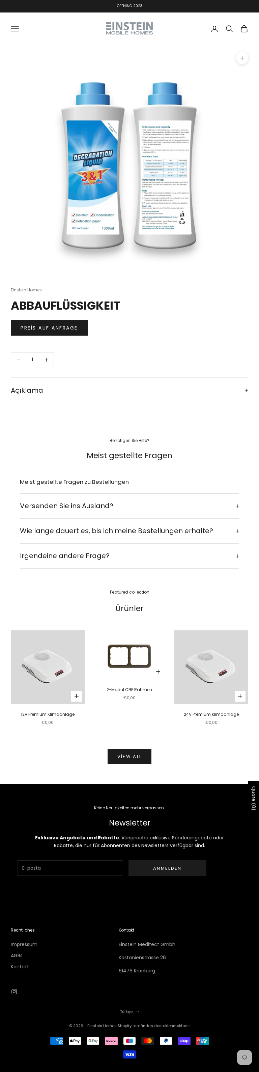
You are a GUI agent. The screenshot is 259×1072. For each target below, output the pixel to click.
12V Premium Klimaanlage (48, 714)
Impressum (24, 944)
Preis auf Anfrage (49, 327)
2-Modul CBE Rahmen (129, 689)
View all (129, 756)
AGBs (17, 955)
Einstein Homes (26, 290)
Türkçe (126, 1011)
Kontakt (20, 966)
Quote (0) (253, 798)
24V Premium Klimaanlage (211, 714)
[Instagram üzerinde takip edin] (14, 991)
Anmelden (167, 868)
